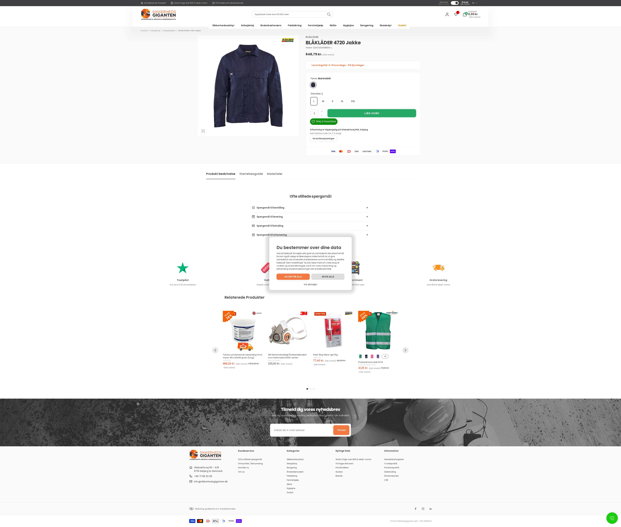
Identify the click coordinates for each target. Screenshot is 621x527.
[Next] (405, 350)
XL (342, 101)
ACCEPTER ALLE (293, 276)
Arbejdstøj (155, 30)
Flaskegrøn (360, 356)
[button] (471, 14)
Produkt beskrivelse (220, 174)
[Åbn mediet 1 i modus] (248, 86)
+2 (385, 356)
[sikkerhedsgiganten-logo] (205, 459)
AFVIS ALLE (328, 276)
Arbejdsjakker (169, 30)
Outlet (268, 280)
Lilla (378, 356)
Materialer (275, 174)
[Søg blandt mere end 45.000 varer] (329, 14)
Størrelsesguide (251, 174)
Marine (366, 356)
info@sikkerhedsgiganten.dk (211, 481)
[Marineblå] (313, 85)
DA (473, 3)
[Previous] (215, 350)
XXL (353, 101)
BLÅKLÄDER (312, 37)
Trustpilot (183, 280)
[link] (153, 3)
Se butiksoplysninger (323, 138)
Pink (372, 356)
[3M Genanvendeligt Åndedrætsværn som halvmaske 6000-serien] (288, 331)
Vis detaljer (310, 284)
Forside (144, 30)
